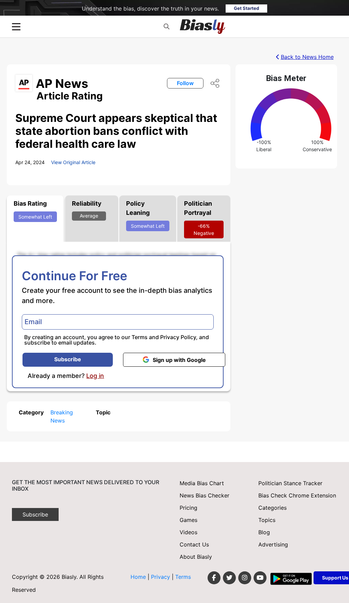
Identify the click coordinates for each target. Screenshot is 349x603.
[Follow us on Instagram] (244, 577)
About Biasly (196, 556)
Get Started (246, 8)
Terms (140, 337)
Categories (272, 507)
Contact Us (194, 544)
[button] (166, 26)
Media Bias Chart (202, 483)
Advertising (273, 544)
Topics (266, 520)
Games (188, 520)
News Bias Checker (204, 495)
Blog (264, 532)
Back (307, 56)
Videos (188, 532)
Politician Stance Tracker (290, 483)
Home (138, 576)
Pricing (188, 507)
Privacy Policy (178, 337)
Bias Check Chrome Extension (297, 495)
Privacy (161, 576)
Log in (95, 376)
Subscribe (67, 359)
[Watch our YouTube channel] (260, 577)
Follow (185, 83)
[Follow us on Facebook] (214, 577)
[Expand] (16, 26)
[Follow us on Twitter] (229, 577)
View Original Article (73, 162)
